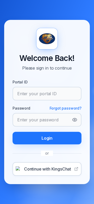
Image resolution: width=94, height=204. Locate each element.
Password (21, 108)
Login (47, 138)
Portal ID (20, 82)
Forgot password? (65, 108)
